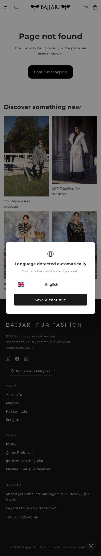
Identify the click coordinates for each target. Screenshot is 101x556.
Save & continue (50, 300)
